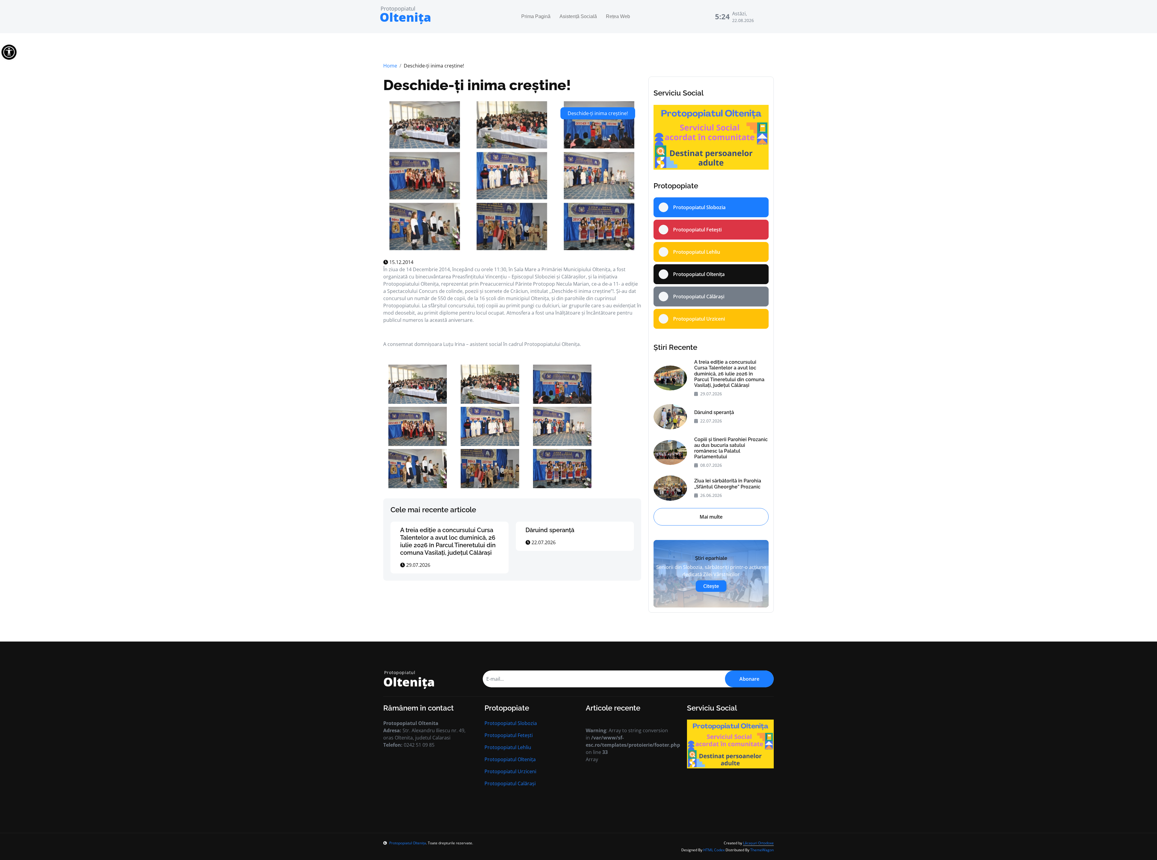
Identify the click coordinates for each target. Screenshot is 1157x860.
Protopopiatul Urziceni (510, 771)
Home (390, 65)
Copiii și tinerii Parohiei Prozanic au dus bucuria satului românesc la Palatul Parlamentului (731, 448)
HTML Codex (714, 849)
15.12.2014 (400, 262)
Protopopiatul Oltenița (510, 759)
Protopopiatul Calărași (510, 783)
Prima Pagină (535, 16)
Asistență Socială (578, 16)
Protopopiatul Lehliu (507, 747)
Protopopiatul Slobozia (510, 723)
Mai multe (711, 516)
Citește (711, 586)
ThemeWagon (762, 849)
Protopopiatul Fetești (508, 735)
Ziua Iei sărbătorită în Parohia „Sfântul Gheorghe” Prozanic (727, 483)
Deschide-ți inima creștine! (477, 85)
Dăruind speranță (549, 530)
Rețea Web (618, 16)
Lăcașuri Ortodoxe (758, 843)
